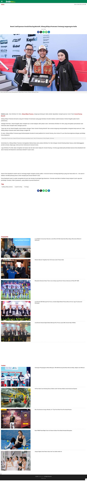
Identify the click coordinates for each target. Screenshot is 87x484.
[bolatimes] (10, 2)
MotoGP (3, 116)
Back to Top (43, 478)
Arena (2, 4)
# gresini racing (18, 186)
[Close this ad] (86, 479)
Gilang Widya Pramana (28, 114)
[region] (43, 15)
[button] (1, 1)
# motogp (26, 186)
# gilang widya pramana (7, 186)
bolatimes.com (41, 476)
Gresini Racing (78, 114)
